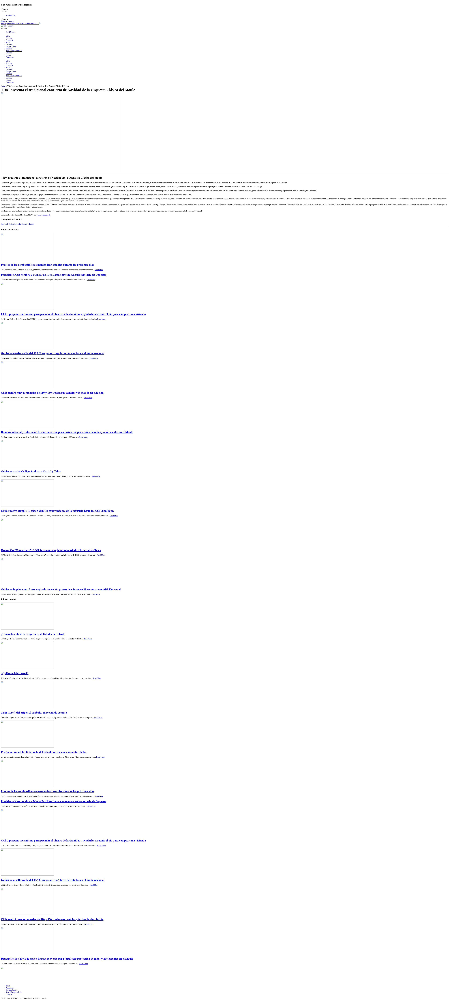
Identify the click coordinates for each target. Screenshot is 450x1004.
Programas (9, 57)
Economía (9, 40)
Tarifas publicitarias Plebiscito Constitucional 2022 (20, 24)
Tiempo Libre (11, 46)
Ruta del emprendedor (14, 51)
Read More (99, 270)
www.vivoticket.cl (43, 215)
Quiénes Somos (11, 990)
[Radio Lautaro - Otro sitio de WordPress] (7, 21)
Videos (8, 55)
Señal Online (10, 15)
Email (31, 224)
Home (3, 86)
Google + (25, 224)
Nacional (9, 49)
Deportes (9, 44)
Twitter (11, 224)
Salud (8, 42)
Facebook (4, 224)
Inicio (8, 36)
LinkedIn (17, 224)
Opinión (9, 53)
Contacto (9, 994)
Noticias (9, 38)
